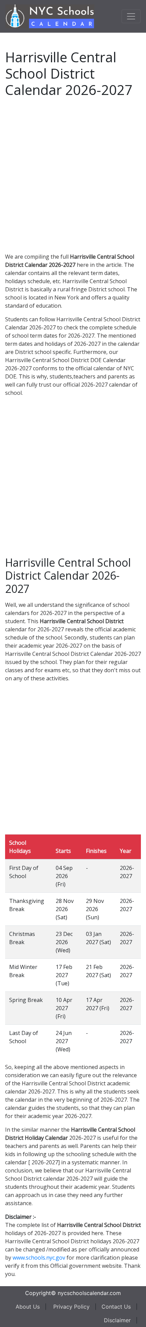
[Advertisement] (73, 174)
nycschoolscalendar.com (89, 1293)
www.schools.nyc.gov (39, 1257)
